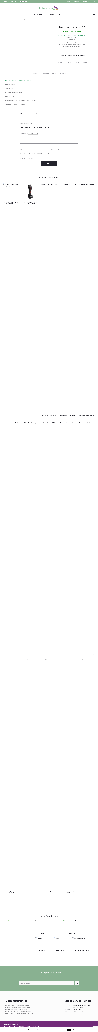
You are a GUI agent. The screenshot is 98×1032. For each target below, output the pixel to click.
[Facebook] (94, 1024)
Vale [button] (69, 1030)
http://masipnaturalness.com (81, 1014)
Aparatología (22, 20)
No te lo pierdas (61, 14)
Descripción (35, 74)
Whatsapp (60, 62)
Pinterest (85, 62)
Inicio (33, 14)
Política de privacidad (19, 1026)
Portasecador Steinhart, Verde (68, 654)
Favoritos (76, 1)
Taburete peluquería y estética (68, 891)
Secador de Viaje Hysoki (11, 654)
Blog (94, 1)
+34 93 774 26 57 (77, 1009)
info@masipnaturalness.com (80, 1011)
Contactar (86, 1)
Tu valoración (24, 139)
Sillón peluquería (49, 891)
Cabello (78, 55)
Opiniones (63, 74)
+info (72, 1030)
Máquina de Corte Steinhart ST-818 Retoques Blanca (86, 416)
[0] (92, 14)
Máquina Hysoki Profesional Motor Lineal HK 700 (30, 203)
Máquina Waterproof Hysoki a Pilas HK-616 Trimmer (11, 203)
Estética (46, 14)
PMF (10, 1026)
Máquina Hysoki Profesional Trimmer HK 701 (49, 416)
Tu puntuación (24, 133)
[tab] (35, 74)
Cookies (29, 1026)
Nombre (22, 149)
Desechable (53, 14)
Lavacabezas (30, 891)
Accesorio (15, 20)
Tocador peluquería (86, 891)
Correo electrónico (55, 149)
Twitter (77, 62)
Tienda (9, 20)
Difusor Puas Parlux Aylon (30, 654)
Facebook (69, 62)
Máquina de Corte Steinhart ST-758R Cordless (67, 416)
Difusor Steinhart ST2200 (49, 654)
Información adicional (49, 74)
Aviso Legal (36, 1026)
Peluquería (39, 14)
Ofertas (68, 1)
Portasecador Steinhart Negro (87, 654)
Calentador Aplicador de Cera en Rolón (11, 891)
